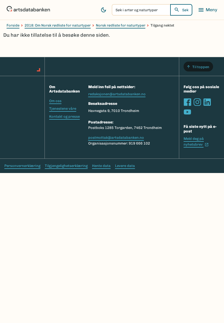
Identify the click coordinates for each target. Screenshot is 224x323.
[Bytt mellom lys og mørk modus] (103, 10)
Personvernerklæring (22, 166)
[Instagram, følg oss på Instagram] (197, 102)
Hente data (101, 166)
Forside (13, 25)
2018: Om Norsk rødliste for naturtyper (58, 25)
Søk (185, 10)
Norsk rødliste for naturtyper (120, 25)
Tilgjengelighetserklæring (66, 166)
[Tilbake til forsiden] (28, 10)
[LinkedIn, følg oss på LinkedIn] (207, 102)
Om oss (55, 101)
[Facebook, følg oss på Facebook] (187, 102)
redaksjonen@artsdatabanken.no (117, 94)
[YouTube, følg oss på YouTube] (187, 112)
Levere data (125, 166)
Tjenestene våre (62, 108)
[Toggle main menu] (207, 10)
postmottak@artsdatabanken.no (116, 137)
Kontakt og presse (64, 116)
